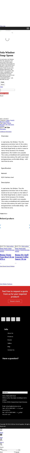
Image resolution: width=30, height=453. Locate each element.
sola (6, 124)
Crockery (2, 250)
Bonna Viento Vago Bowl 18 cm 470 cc (7, 257)
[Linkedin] (9, 127)
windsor (2, 126)
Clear (1, 86)
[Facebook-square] (3, 319)
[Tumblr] (7, 127)
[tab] (15, 129)
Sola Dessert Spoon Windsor (7, 266)
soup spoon (11, 124)
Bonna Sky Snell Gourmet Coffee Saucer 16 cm (21, 257)
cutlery (4, 123)
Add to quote (4, 93)
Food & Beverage (9, 250)
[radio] (2, 84)
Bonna (1, 248)
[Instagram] (8, 319)
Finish (2, 82)
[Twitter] (6, 127)
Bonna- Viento (7, 248)
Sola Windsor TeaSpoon (6, 284)
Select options (10, 246)
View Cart (2, 26)
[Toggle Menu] (28, 28)
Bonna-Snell (22, 248)
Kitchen (7, 121)
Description (3, 129)
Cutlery (8, 120)
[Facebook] (4, 127)
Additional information (6, 131)
